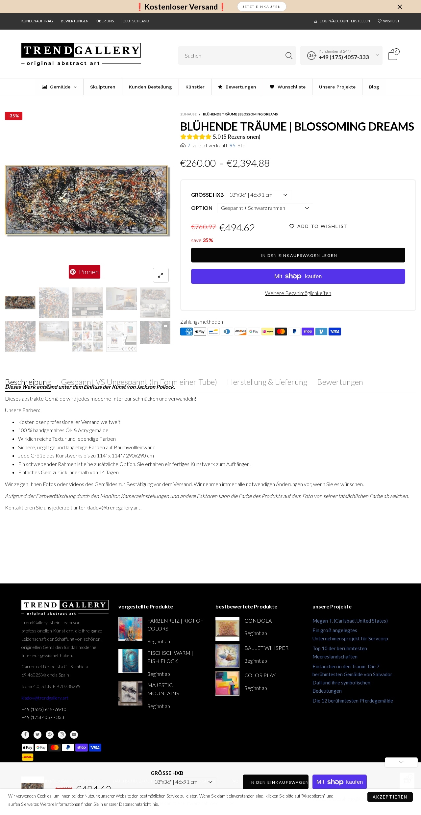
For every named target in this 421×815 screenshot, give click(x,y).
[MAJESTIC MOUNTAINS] (130, 693)
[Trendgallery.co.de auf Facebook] (25, 735)
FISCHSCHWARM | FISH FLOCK (170, 657)
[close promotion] (400, 6)
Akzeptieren (390, 797)
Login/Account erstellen (345, 21)
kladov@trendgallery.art (44, 698)
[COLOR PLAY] (227, 683)
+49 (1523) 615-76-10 (43, 709)
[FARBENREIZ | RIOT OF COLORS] (130, 629)
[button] (9, 201)
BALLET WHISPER (266, 648)
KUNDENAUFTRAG (37, 21)
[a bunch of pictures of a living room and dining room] (87, 336)
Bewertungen (74, 21)
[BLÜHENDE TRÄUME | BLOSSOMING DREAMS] (88, 201)
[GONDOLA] (227, 629)
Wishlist (391, 21)
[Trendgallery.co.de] (81, 54)
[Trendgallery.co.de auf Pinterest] (50, 735)
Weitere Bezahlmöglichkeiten (298, 293)
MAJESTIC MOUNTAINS (163, 689)
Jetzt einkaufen (261, 7)
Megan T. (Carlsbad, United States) (350, 621)
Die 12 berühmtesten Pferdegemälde (352, 701)
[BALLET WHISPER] (227, 656)
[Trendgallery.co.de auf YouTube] (74, 735)
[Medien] (161, 275)
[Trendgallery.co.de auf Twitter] (37, 735)
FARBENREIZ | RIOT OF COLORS (175, 624)
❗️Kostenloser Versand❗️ (181, 7)
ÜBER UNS (105, 21)
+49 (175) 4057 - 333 (42, 717)
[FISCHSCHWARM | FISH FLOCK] (130, 661)
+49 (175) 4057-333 (344, 57)
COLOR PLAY (260, 675)
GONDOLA (258, 620)
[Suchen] (289, 55)
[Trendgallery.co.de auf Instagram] (62, 735)
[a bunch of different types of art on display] (121, 336)
